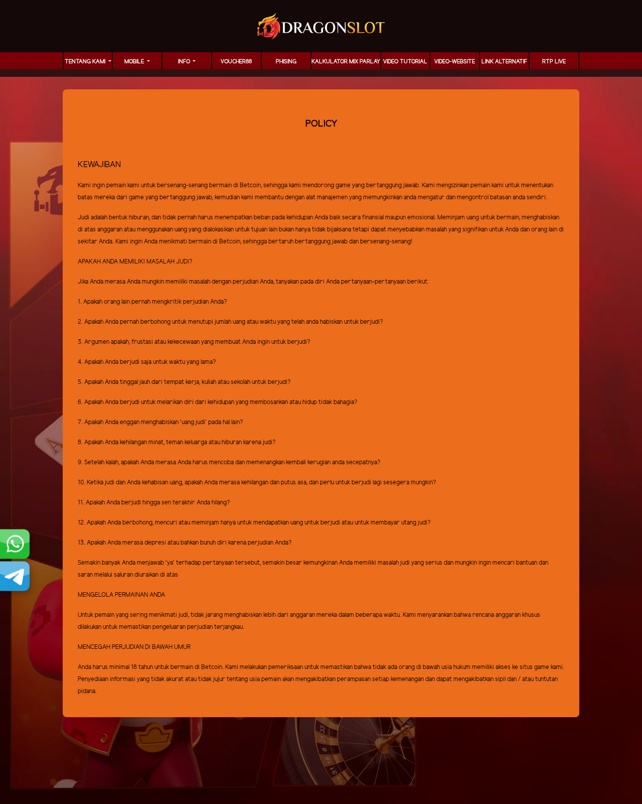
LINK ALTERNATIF (504, 61)
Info (185, 61)
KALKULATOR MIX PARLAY (345, 61)
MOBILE (134, 61)
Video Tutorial (405, 61)
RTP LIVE (554, 61)
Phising (286, 61)
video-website (454, 61)
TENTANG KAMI (86, 61)
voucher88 (236, 61)
